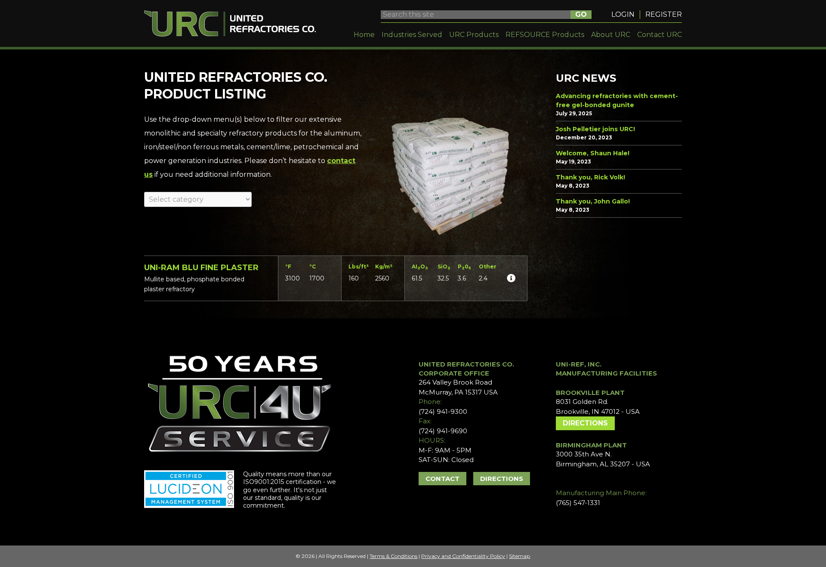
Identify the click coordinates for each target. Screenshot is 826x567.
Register (663, 14)
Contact (442, 479)
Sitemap (519, 556)
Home (364, 35)
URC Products (474, 35)
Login (623, 14)
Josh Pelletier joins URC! (595, 129)
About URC (610, 35)
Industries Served (412, 35)
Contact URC (659, 35)
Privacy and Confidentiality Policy (463, 556)
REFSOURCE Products (544, 35)
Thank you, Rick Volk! (590, 177)
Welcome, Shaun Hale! (592, 153)
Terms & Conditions (393, 556)
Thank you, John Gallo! (593, 201)
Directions (501, 479)
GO (581, 14)
